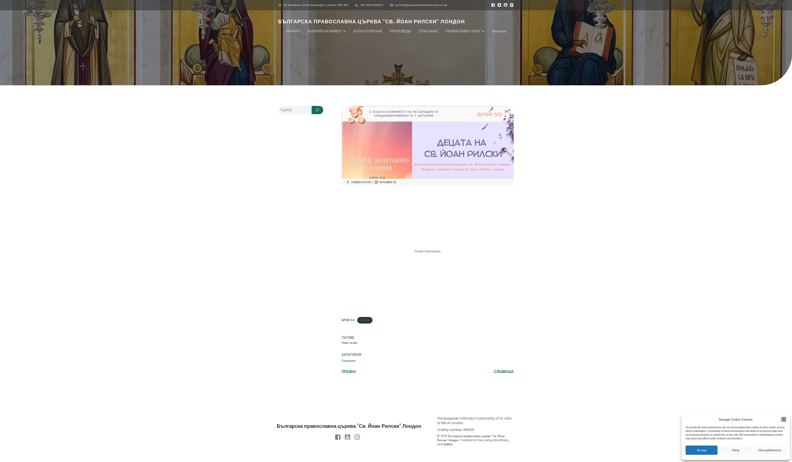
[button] (784, 419)
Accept (701, 450)
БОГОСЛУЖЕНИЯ (368, 31)
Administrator (361, 182)
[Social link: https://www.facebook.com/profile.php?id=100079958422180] (339, 437)
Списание (349, 361)
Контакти (499, 31)
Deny (735, 450)
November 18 (387, 182)
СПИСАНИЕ (428, 31)
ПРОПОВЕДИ (400, 31)
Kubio (448, 444)
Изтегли (365, 320)
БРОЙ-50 (348, 320)
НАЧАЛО (293, 31)
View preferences (769, 450)
